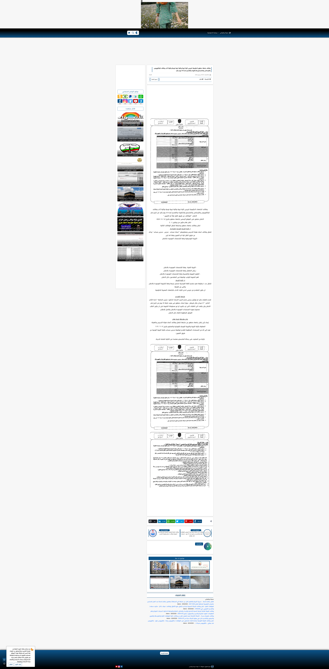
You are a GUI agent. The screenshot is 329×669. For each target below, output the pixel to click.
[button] (141, 1)
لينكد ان (163, 521)
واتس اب (172, 521)
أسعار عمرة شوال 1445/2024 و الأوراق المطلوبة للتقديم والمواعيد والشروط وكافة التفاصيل (130, 199)
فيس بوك (199, 521)
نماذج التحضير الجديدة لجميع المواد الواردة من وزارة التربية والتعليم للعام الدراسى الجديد (130, 184)
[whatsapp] (140, 96)
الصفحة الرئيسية (164, 653)
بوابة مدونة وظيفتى (193, 667)
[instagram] (119, 666)
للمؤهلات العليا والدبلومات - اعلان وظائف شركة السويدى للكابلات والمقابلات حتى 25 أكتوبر (130, 139)
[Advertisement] (164, 51)
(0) (149, 75)
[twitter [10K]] (130, 101)
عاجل (200, 79)
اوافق (11, 664)
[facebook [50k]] (120, 101)
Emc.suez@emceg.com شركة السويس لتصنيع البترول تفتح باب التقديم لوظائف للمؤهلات (130, 214)
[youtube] (116, 666)
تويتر (182, 521)
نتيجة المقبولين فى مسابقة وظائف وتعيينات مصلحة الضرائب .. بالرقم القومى (130, 169)
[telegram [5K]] (140, 101)
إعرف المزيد (18, 664)
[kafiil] (125, 96)
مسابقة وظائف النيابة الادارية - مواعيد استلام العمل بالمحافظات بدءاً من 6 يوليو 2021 (130, 154)
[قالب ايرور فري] (212, 666)
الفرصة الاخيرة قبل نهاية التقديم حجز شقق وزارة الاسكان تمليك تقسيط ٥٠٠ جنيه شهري (130, 229)
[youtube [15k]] (135, 101)
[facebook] (121, 666)
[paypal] (130, 96)
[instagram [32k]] (125, 101)
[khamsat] (120, 96)
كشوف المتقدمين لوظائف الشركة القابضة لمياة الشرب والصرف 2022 (130, 259)
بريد (154, 521)
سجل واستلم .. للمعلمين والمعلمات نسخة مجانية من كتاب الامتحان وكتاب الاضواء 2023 (130, 124)
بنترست (190, 521)
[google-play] (135, 96)
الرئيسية (207, 79)
